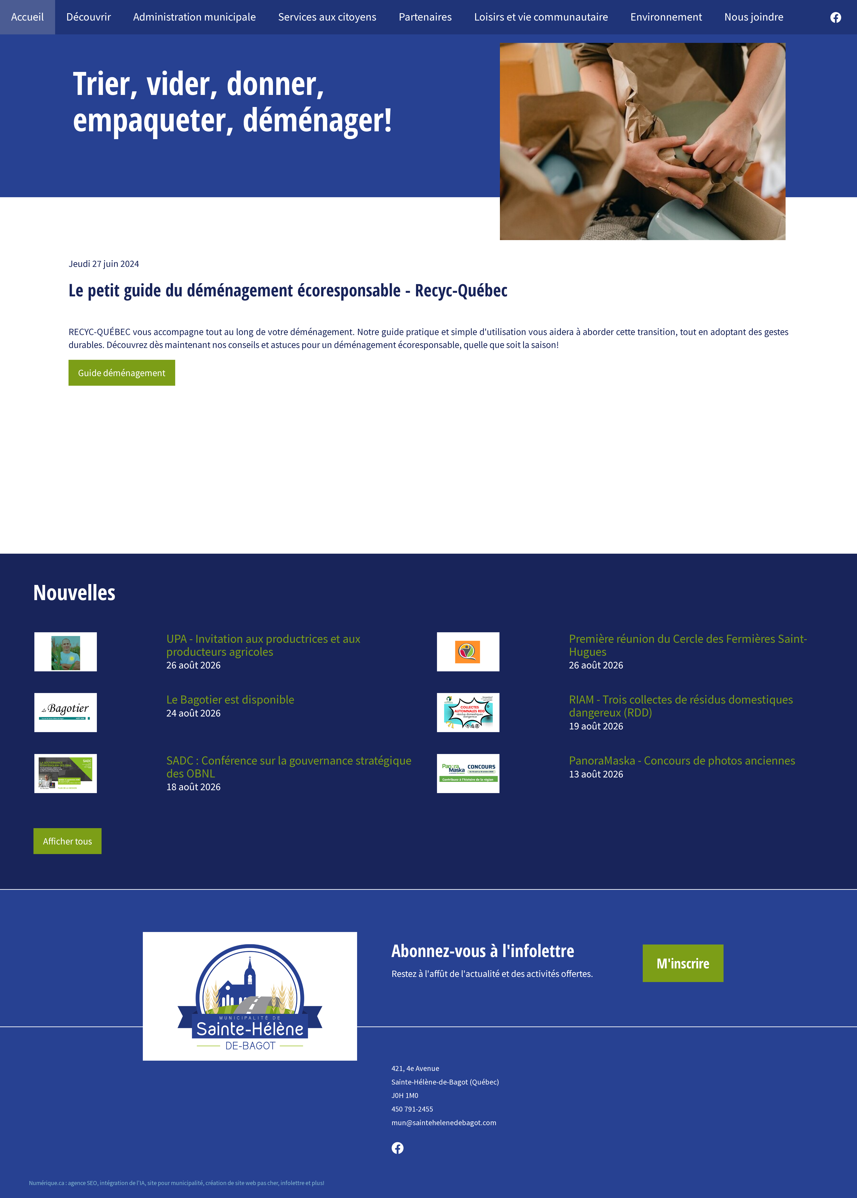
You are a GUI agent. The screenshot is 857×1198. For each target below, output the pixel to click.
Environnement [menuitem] (666, 17)
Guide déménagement (121, 373)
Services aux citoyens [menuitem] (327, 17)
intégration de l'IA (122, 1183)
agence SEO (82, 1183)
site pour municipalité (175, 1183)
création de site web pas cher (242, 1183)
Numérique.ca (46, 1183)
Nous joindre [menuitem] (754, 17)
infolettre (292, 1183)
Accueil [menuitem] (27, 17)
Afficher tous (67, 841)
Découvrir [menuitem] (88, 17)
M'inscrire (683, 963)
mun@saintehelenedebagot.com (443, 1122)
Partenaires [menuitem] (425, 17)
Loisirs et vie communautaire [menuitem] (541, 17)
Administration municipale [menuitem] (194, 17)
